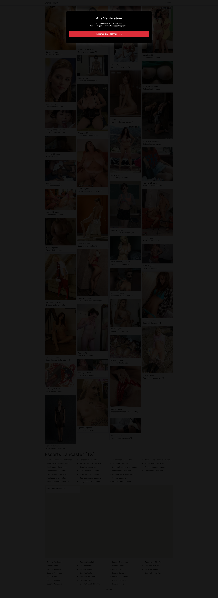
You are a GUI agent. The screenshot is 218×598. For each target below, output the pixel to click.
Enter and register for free (109, 34)
